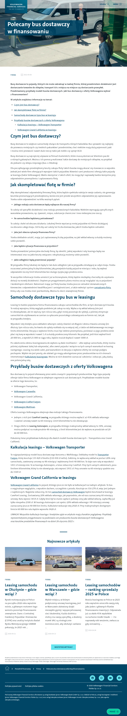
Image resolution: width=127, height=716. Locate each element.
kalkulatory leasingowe (36, 356)
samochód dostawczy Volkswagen (68, 491)
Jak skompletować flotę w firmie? (30, 110)
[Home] (7, 669)
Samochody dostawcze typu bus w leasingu (35, 115)
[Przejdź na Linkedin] (92, 678)
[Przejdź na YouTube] (110, 678)
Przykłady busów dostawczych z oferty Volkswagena (39, 120)
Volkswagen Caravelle (24, 391)
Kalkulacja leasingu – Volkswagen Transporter (39, 124)
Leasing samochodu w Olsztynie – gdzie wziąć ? (21, 590)
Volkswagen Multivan (24, 407)
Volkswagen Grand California (24, 485)
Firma (13, 75)
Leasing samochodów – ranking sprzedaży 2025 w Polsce (102, 590)
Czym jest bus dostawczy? (26, 104)
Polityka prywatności (13, 686)
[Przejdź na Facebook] (119, 678)
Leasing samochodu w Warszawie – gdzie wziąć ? (62, 590)
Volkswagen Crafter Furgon (27, 401)
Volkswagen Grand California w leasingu (36, 129)
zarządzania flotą (102, 287)
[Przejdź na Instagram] (101, 678)
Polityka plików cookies (34, 686)
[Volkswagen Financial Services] (16, 6)
